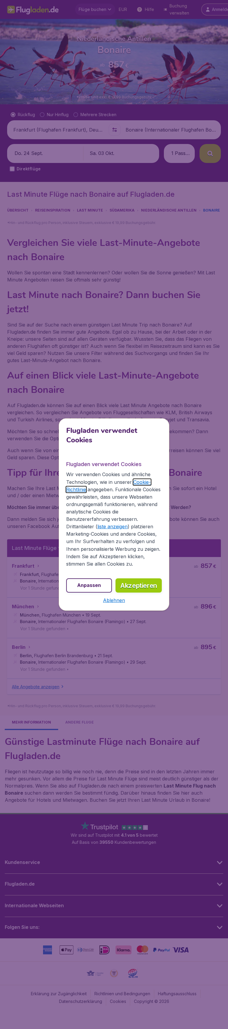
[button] (114, 600)
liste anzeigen (112, 526)
